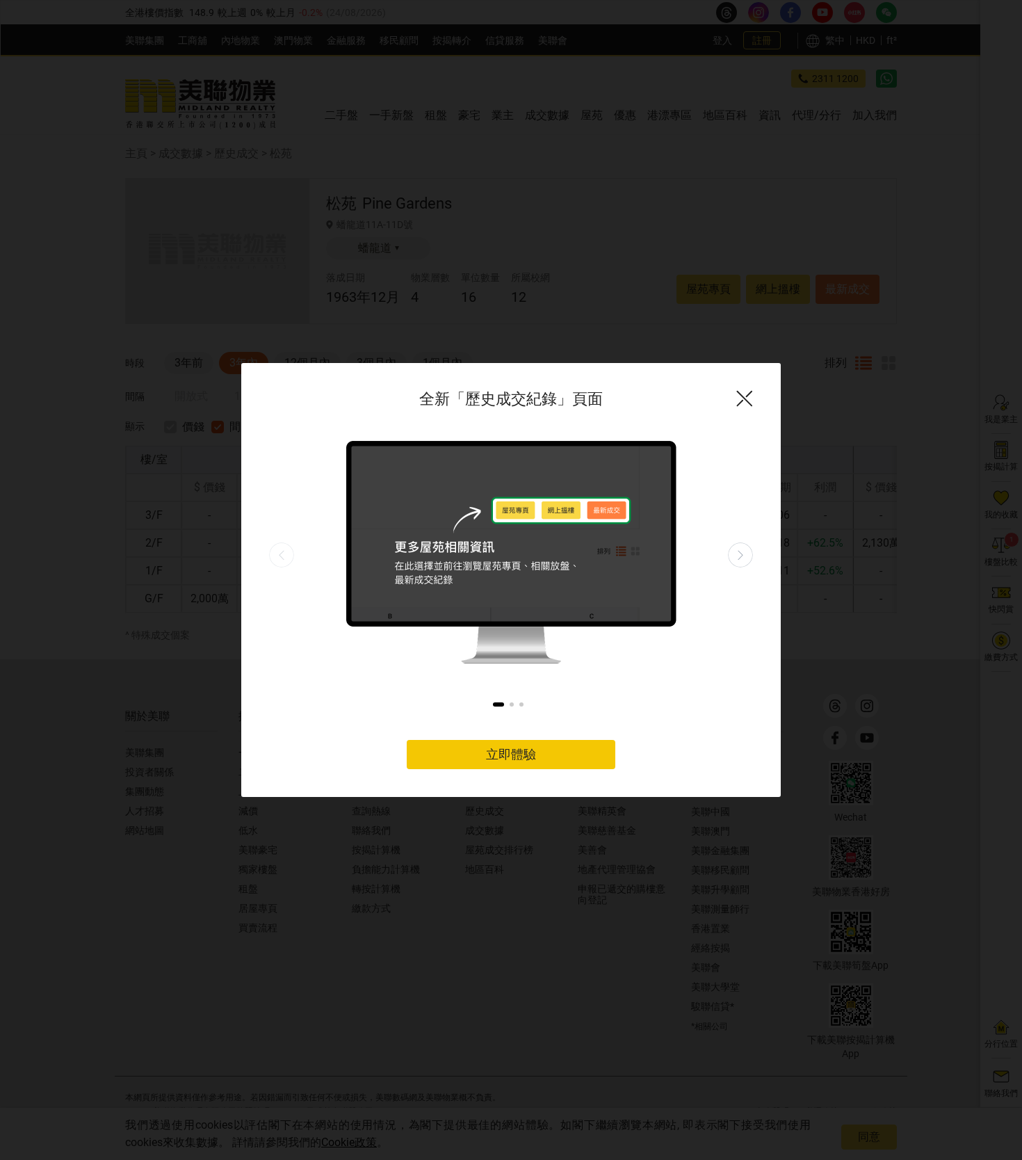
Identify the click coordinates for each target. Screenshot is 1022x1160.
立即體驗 (511, 754)
